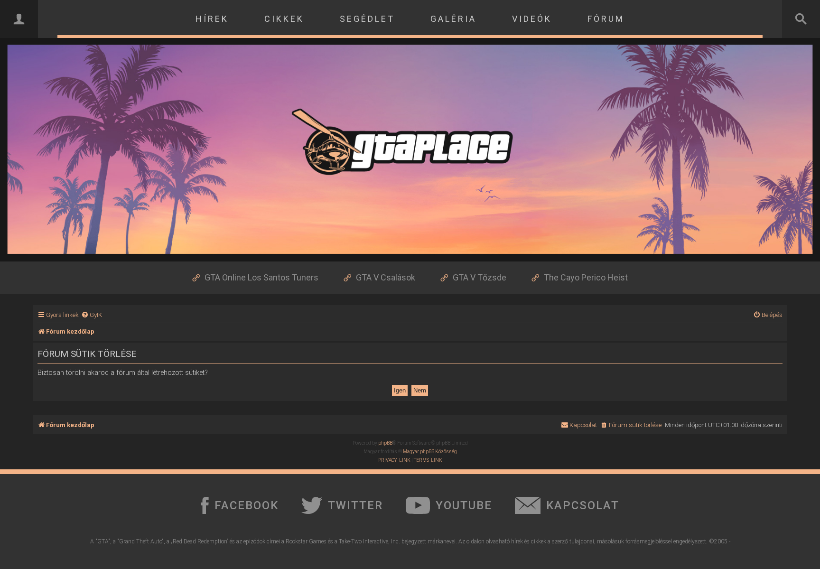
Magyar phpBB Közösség (430, 451)
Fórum (605, 19)
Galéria (453, 19)
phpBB (385, 443)
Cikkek (284, 19)
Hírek (212, 19)
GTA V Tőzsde (479, 277)
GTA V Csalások (385, 277)
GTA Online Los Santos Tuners (261, 277)
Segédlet (367, 19)
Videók (532, 19)
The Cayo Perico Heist (586, 277)
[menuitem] (91, 315)
